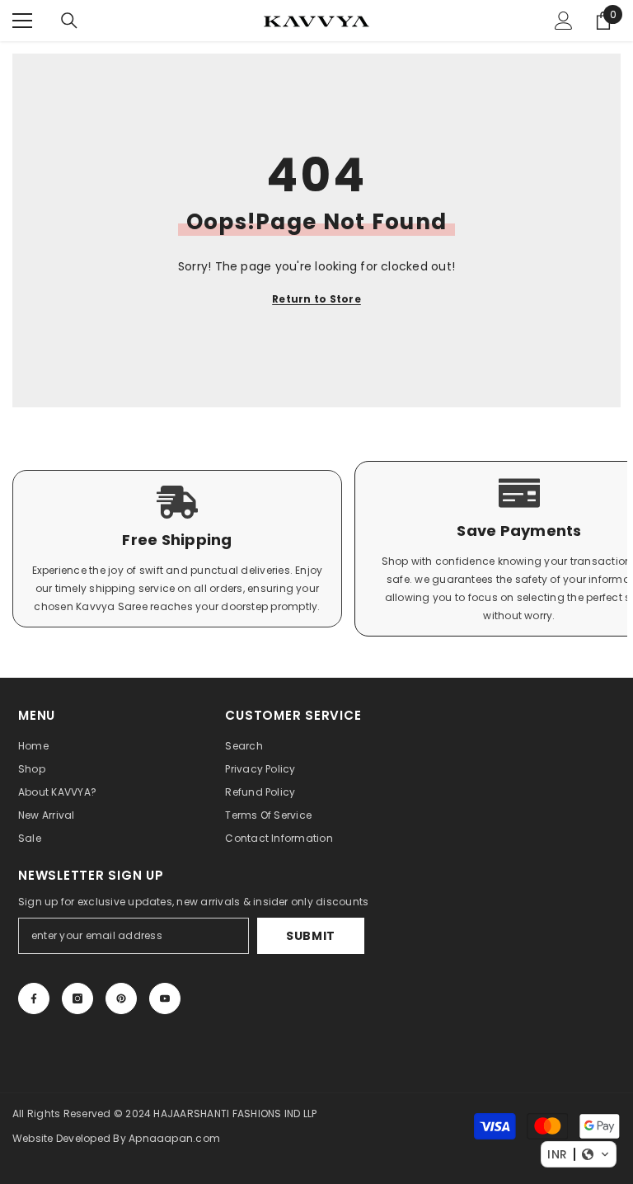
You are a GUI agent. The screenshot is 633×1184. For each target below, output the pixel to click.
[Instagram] (77, 998)
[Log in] (564, 21)
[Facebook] (33, 998)
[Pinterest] (121, 998)
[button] (579, 1154)
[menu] (22, 21)
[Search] (69, 21)
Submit (310, 936)
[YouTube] (165, 998)
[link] (177, 548)
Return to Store (316, 299)
